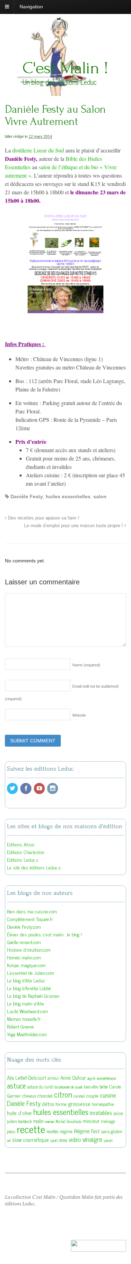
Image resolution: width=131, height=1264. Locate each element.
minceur (91, 1120)
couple (92, 1095)
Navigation (31, 6)
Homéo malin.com (24, 957)
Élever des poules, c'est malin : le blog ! (44, 934)
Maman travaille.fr (24, 1019)
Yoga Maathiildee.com (27, 1034)
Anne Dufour (73, 1077)
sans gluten (111, 1131)
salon (100, 496)
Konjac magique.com (26, 965)
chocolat (45, 1095)
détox (48, 1103)
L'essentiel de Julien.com (30, 972)
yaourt (108, 1140)
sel (9, 1140)
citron (63, 1094)
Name (86, 665)
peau (11, 1131)
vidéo (75, 1139)
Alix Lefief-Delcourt (26, 1077)
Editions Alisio (20, 844)
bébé (104, 1086)
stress (63, 1140)
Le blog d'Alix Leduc (26, 980)
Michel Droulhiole (68, 1121)
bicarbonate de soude (68, 1087)
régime (66, 1131)
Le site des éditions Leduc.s (34, 867)
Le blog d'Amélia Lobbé (29, 988)
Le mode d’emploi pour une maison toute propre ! (74, 525)
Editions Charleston (25, 852)
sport (54, 1140)
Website (79, 715)
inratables (101, 1112)
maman (49, 1121)
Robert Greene (20, 1026)
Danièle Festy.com (24, 926)
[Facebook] (26, 788)
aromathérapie (106, 1078)
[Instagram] (53, 788)
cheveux (29, 1095)
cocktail (79, 1096)
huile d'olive (19, 1112)
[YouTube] (40, 788)
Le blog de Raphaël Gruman (33, 996)
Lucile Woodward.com (27, 1011)
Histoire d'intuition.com (29, 949)
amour (53, 1078)
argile (91, 1078)
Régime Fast (87, 1131)
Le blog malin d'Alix (25, 1003)
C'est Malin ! (65, 67)
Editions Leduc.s (22, 859)
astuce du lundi (40, 1086)
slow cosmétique (30, 1139)
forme (61, 1104)
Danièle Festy (26, 496)
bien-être (91, 1086)
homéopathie (103, 1104)
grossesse (79, 1103)
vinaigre (92, 1139)
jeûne (118, 1113)
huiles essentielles (68, 496)
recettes (52, 1131)
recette (31, 1128)
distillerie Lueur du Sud (38, 150)
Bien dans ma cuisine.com (32, 911)
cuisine (108, 1095)
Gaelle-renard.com (24, 942)
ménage (108, 1121)
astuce (16, 1085)
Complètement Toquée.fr (30, 919)
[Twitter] (13, 788)
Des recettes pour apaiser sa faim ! (43, 518)
